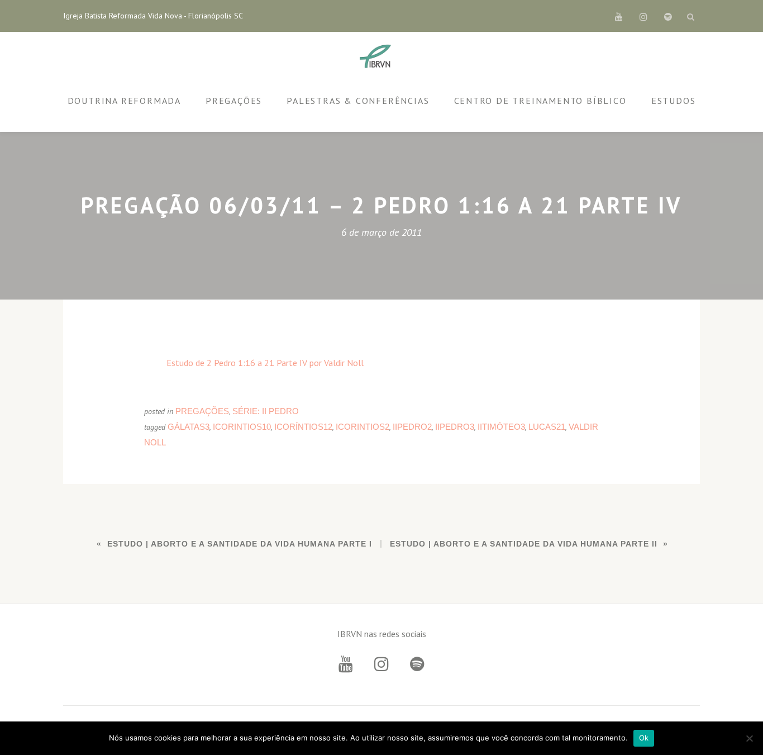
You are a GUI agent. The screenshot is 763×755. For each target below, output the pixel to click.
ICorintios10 (242, 426)
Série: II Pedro (265, 411)
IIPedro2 (412, 426)
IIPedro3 (454, 426)
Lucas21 (546, 426)
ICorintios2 (362, 426)
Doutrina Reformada (124, 100)
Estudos (673, 100)
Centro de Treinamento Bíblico (540, 100)
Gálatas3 (188, 426)
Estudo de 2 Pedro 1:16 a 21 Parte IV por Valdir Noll (265, 362)
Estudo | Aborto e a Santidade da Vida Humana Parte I (239, 544)
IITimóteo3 (501, 426)
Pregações (234, 100)
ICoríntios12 (303, 426)
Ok (644, 737)
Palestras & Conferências (358, 100)
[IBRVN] (377, 57)
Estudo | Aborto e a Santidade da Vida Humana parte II (523, 544)
